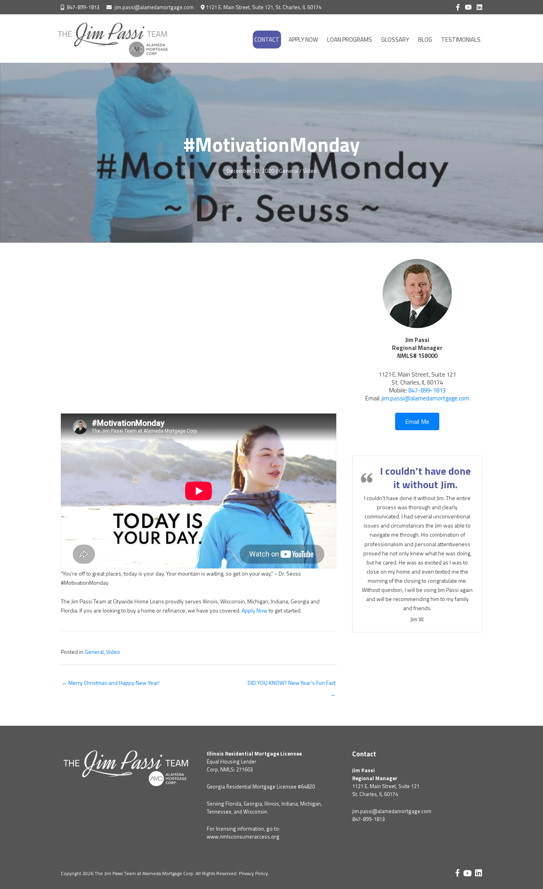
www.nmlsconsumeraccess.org (243, 837)
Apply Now (255, 610)
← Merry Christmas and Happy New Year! (110, 682)
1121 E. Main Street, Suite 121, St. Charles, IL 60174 (263, 7)
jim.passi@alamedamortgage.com (154, 7)
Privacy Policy (253, 873)
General (288, 170)
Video (310, 170)
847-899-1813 (83, 7)
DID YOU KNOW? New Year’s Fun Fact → (291, 684)
